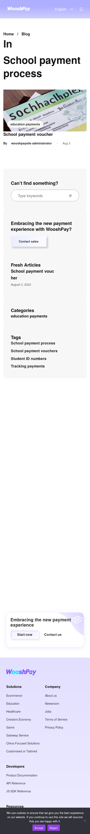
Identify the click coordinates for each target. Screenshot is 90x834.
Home (8, 34)
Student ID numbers (28, 358)
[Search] (72, 195)
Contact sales (29, 241)
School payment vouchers (34, 350)
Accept (39, 828)
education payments (25, 124)
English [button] (60, 9)
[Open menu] (81, 9)
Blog (26, 34)
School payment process (33, 343)
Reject (54, 828)
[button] (24, 634)
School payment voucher (28, 134)
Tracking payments (28, 366)
